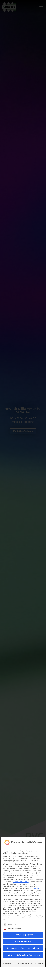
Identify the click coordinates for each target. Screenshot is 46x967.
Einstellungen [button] (34, 888)
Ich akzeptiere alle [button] (23, 941)
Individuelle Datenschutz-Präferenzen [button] (23, 955)
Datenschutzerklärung (21, 882)
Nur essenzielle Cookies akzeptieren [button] (23, 948)
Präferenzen (7, 963)
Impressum (39, 963)
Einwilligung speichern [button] (23, 935)
